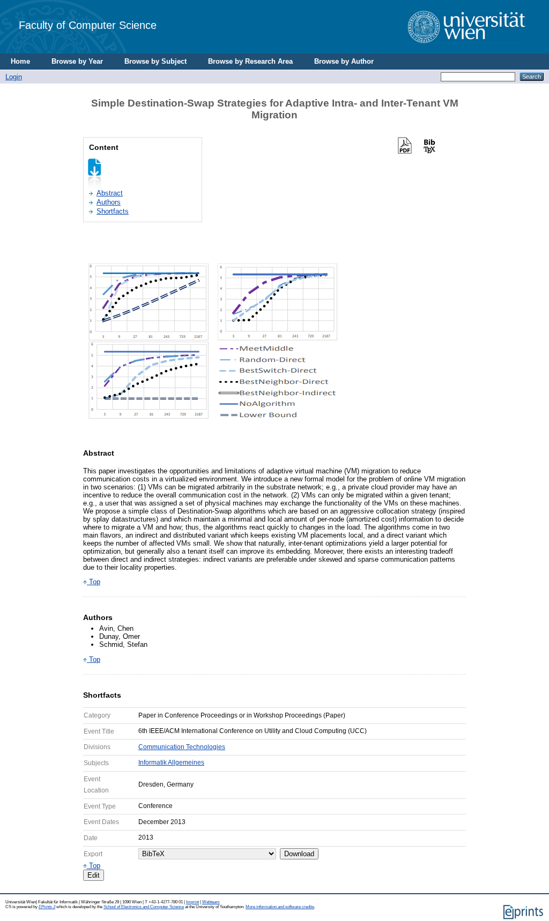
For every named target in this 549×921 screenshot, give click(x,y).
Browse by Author (344, 61)
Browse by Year (77, 61)
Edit (93, 875)
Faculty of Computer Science (88, 25)
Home (20, 61)
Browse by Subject (155, 61)
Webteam (211, 902)
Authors (109, 202)
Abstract (110, 193)
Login (13, 77)
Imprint (192, 902)
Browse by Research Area (250, 61)
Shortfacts (113, 211)
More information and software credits (280, 906)
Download (299, 854)
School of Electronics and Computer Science (143, 906)
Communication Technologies (181, 747)
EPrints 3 (47, 906)
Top (93, 582)
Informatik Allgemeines (171, 762)
